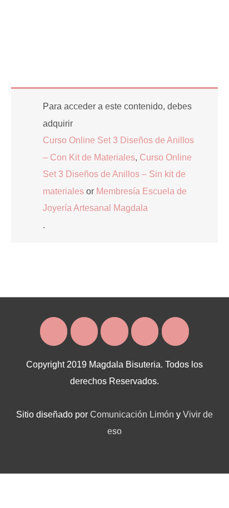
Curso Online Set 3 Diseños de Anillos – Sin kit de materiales (117, 174)
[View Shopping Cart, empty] (178, 16)
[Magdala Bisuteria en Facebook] (53, 331)
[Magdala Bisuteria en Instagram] (84, 331)
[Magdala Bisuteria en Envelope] (114, 331)
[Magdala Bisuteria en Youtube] (175, 331)
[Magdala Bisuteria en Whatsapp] (144, 331)
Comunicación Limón (132, 414)
